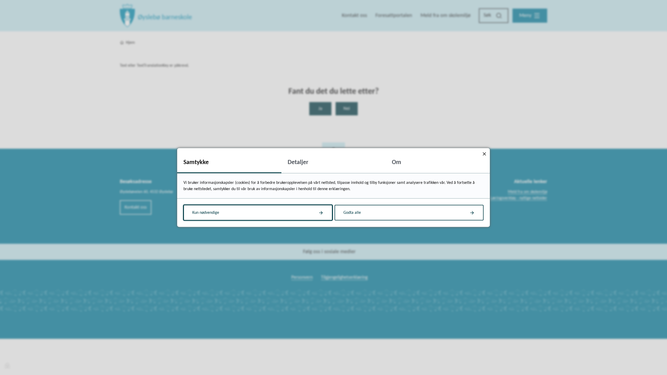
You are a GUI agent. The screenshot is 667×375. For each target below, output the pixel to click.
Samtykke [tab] (196, 162)
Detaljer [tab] (298, 162)
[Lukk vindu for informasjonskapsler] (484, 153)
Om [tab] (396, 162)
